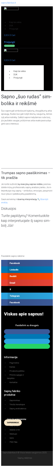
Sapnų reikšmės (25, 458)
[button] (20, 63)
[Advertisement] (27, 148)
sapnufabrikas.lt (8, 3)
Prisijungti (13, 29)
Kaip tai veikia (15, 22)
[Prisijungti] (5, 38)
